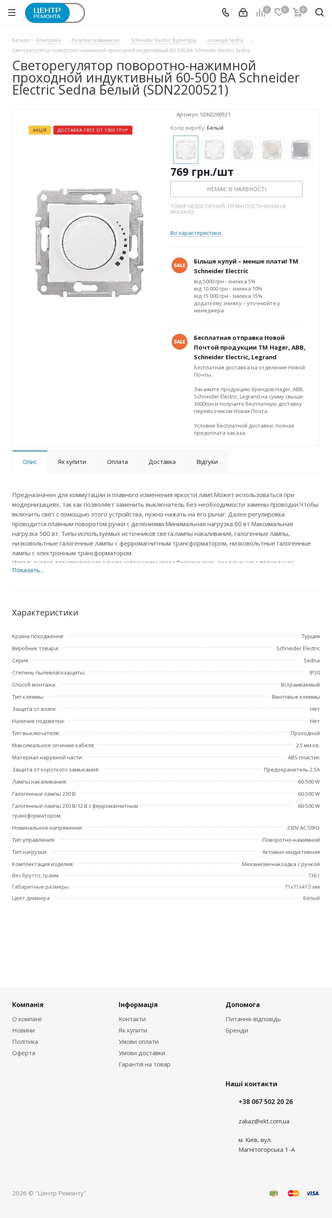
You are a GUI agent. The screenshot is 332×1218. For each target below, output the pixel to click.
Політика (25, 1041)
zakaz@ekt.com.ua (263, 1121)
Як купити (133, 1030)
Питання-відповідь (253, 1019)
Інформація (138, 1004)
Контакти (132, 1019)
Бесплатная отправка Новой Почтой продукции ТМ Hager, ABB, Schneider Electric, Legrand (249, 347)
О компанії (27, 1019)
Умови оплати (139, 1041)
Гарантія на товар (144, 1064)
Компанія (28, 1004)
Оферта (23, 1053)
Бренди (237, 1030)
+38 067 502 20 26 (265, 1101)
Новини (23, 1030)
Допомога (243, 1004)
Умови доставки (142, 1053)
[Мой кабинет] (243, 12)
